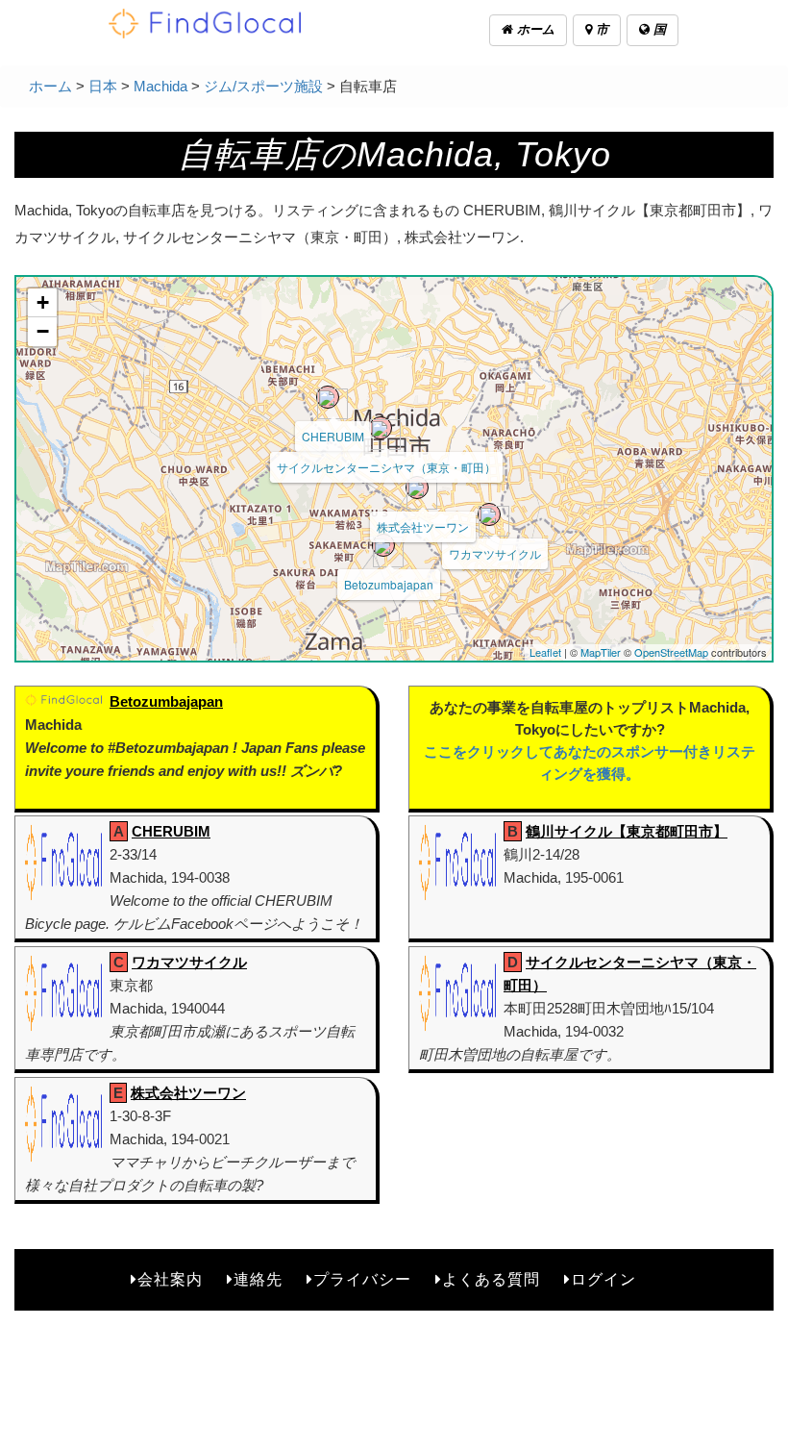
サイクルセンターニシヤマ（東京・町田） (386, 467)
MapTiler (600, 652)
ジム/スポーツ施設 (263, 86)
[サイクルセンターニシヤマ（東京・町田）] (380, 427)
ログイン (603, 1279)
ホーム (533, 29)
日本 (102, 86)
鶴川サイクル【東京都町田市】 (626, 831)
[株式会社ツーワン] (417, 487)
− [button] (43, 331)
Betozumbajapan (388, 584)
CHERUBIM (333, 436)
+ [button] (43, 302)
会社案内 (170, 1279)
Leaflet (545, 652)
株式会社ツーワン (423, 526)
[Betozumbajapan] (383, 545)
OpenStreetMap (671, 652)
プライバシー (362, 1279)
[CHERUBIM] (327, 397)
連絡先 (258, 1279)
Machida (160, 86)
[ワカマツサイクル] (489, 514)
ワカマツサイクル (495, 553)
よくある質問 (491, 1279)
